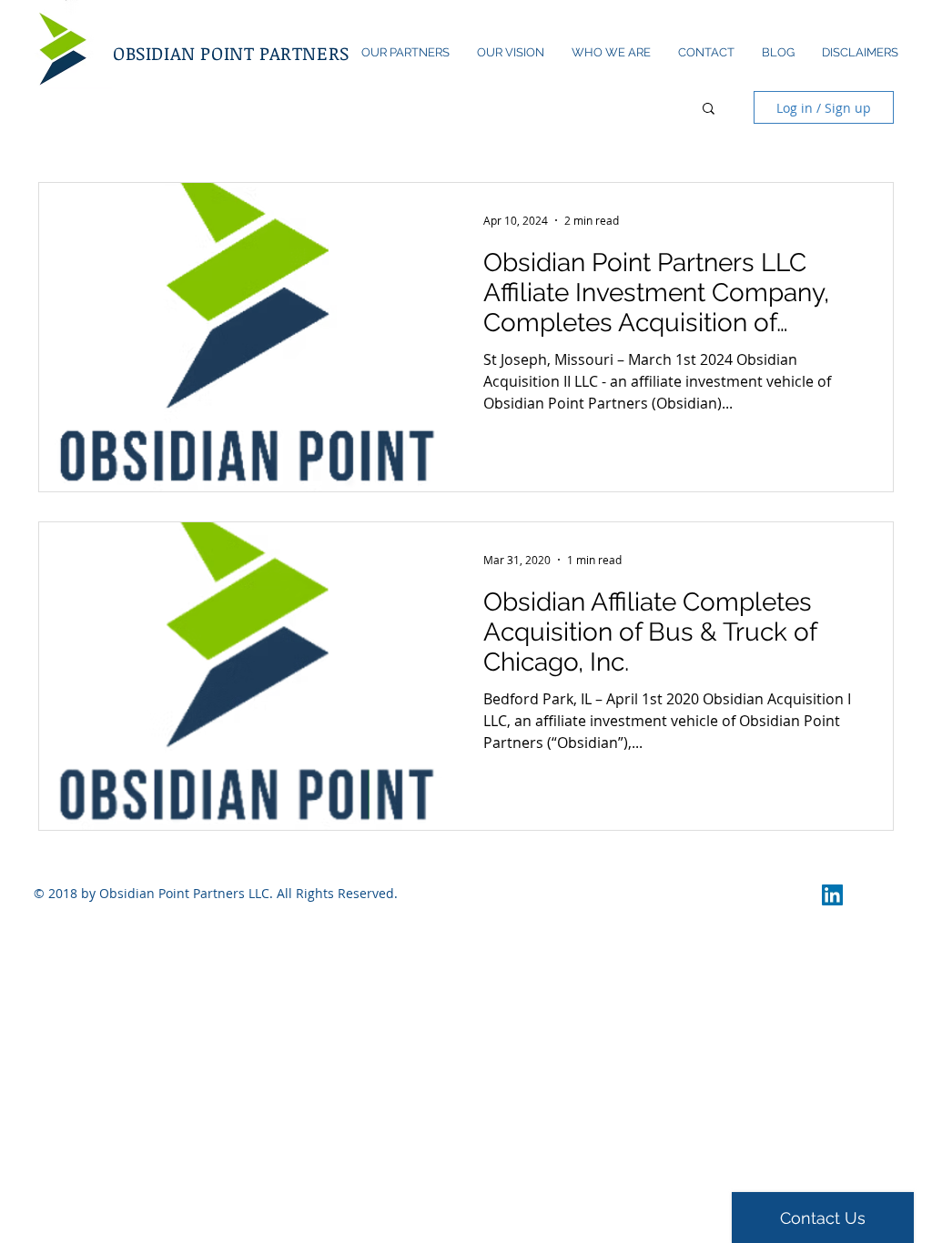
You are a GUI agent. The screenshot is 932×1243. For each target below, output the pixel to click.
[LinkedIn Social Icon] (832, 894)
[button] (708, 109)
